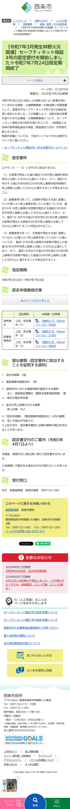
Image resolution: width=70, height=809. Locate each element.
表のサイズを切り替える (35, 300)
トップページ (20, 21)
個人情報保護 (31, 751)
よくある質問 (31, 764)
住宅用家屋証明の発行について (22, 643)
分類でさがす (41, 21)
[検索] (35, 801)
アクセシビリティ (13, 760)
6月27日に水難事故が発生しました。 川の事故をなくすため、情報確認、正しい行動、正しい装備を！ (35, 584)
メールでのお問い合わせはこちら (25, 531)
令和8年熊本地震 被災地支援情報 (26, 571)
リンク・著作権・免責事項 (17, 756)
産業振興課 (12, 510)
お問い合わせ (10, 764)
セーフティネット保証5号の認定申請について (31, 612)
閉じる (17, 778)
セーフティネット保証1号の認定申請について (31, 620)
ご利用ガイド (10, 751)
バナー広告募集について (41, 760)
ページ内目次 (35, 80)
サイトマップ (45, 756)
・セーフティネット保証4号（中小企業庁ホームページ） (35, 147)
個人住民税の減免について (19, 635)
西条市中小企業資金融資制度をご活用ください (31, 628)
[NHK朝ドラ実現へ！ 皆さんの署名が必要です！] (9, 785)
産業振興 (27, 24)
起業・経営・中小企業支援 (53, 24)
